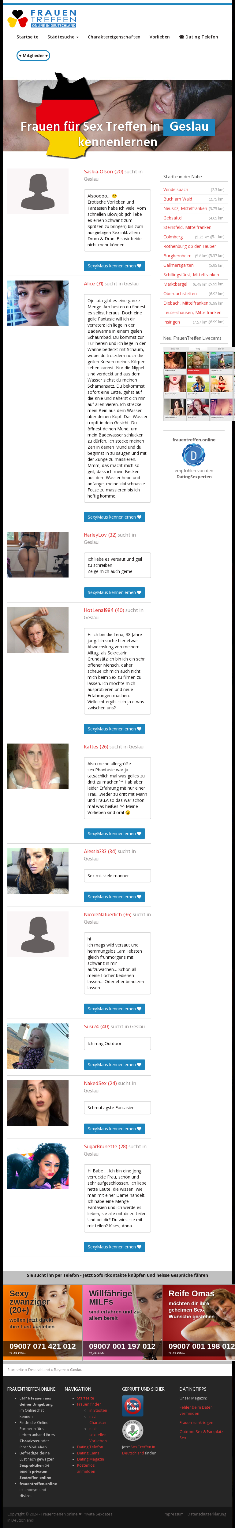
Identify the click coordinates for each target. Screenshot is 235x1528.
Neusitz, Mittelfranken (194, 208)
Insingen (186, 322)
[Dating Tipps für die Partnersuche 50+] (194, 455)
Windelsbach (194, 189)
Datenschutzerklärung (207, 1514)
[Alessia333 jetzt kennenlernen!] (38, 871)
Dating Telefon (90, 1447)
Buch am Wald (194, 199)
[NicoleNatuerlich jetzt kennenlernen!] (38, 934)
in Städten (98, 1410)
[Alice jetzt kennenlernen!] (38, 303)
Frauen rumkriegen (196, 1422)
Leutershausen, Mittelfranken (194, 313)
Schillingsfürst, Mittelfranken (194, 276)
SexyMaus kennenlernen (112, 266)
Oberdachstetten (194, 293)
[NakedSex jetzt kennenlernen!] (38, 1103)
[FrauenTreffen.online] (42, 18)
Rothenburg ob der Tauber (194, 247)
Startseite (27, 37)
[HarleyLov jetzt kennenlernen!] (38, 555)
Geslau (91, 179)
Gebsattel (194, 218)
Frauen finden (89, 1404)
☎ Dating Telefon (198, 37)
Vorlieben (160, 37)
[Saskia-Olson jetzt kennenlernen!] (38, 191)
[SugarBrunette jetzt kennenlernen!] (38, 1166)
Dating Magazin (90, 1459)
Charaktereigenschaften (114, 37)
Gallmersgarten (194, 265)
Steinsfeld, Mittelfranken (194, 228)
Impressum (174, 1514)
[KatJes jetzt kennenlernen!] (38, 766)
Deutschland (39, 1369)
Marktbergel (186, 284)
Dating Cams (88, 1453)
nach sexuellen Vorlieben (98, 1434)
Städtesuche (61, 37)
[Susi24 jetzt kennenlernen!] (38, 1046)
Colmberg (187, 237)
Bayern (60, 1369)
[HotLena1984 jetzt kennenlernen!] (38, 630)
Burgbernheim (186, 256)
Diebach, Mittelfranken (194, 303)
